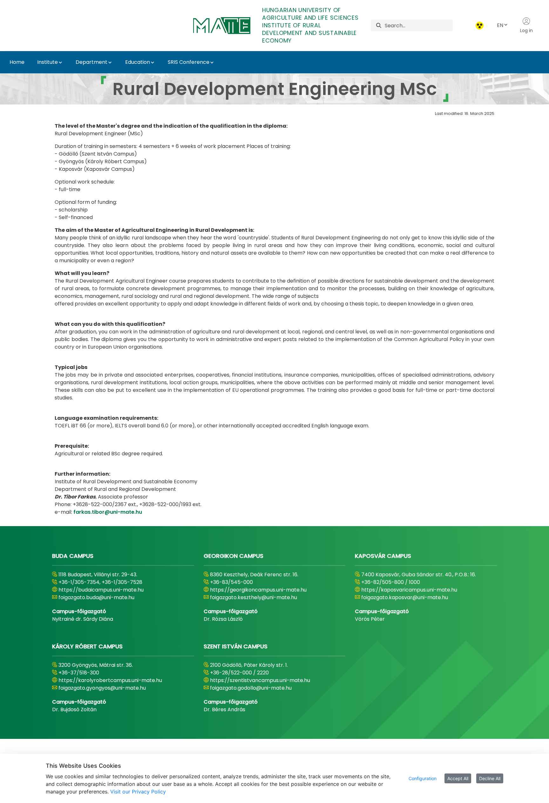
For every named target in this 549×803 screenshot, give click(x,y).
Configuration (423, 778)
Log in (526, 30)
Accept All (457, 778)
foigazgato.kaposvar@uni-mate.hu (404, 597)
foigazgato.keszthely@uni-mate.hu (253, 597)
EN (500, 25)
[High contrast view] (479, 25)
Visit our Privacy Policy (138, 791)
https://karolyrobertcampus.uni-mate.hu (110, 680)
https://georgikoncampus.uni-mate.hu (258, 589)
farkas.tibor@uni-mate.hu (107, 512)
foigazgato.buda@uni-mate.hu (96, 597)
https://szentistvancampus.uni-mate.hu (260, 680)
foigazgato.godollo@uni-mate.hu (251, 688)
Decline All (489, 778)
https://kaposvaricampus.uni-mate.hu (409, 589)
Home (17, 62)
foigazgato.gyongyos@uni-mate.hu (102, 688)
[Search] (379, 25)
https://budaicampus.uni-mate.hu (101, 589)
